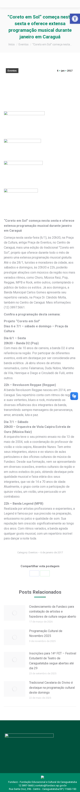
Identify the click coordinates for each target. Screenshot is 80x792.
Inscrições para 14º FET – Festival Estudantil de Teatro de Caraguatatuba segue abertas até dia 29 (52, 661)
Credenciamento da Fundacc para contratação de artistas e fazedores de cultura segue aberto (52, 611)
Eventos (12, 70)
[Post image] (14, 613)
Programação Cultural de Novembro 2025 (45, 633)
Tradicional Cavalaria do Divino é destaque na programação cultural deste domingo (52, 687)
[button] (75, 19)
